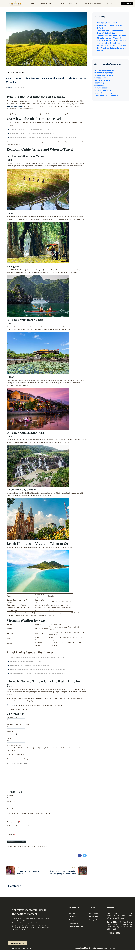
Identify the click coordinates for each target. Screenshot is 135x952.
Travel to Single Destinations (107, 64)
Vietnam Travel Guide (16, 72)
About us (72, 913)
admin (9, 87)
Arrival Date (11, 731)
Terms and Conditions (76, 926)
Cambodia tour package (104, 78)
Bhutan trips (99, 85)
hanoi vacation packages (104, 70)
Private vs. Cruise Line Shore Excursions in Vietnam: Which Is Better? (110, 25)
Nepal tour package (102, 80)
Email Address (12, 809)
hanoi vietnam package (103, 93)
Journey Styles (46, 3)
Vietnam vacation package (105, 88)
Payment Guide (94, 916)
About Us (110, 3)
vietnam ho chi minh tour (104, 90)
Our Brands (73, 916)
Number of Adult (13, 717)
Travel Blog (99, 16)
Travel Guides (73, 923)
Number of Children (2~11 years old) (18, 724)
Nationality (11, 834)
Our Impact (72, 920)
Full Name (11, 802)
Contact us (11, 705)
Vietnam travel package (103, 73)
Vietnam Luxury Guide (93, 3)
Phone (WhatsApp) (13, 822)
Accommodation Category (15, 745)
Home (33, 3)
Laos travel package (102, 83)
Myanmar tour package (103, 75)
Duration (10, 738)
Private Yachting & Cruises (69, 3)
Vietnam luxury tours (15, 106)
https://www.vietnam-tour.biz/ (106, 95)
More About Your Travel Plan (16, 754)
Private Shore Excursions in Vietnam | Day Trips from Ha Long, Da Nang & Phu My (112, 47)
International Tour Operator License (89, 948)
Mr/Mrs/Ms (10, 795)
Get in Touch (93, 913)
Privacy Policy (94, 920)
